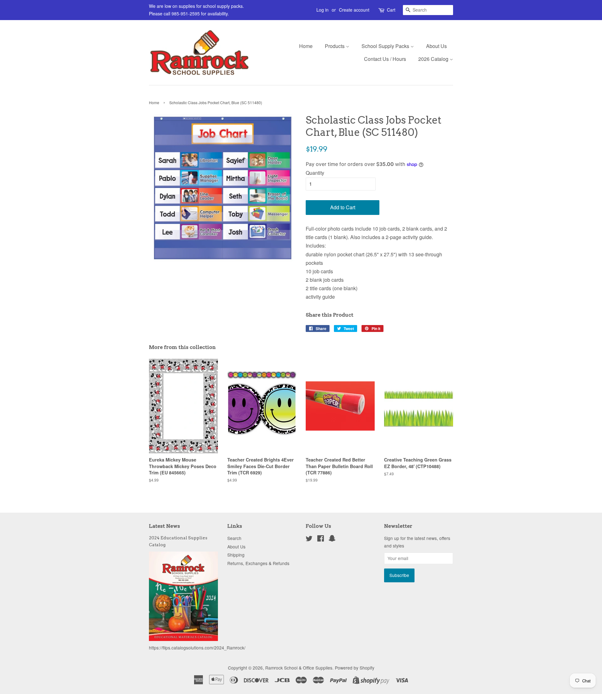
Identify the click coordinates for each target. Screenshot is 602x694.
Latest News (164, 526)
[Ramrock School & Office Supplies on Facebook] (320, 539)
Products (335, 46)
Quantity (315, 172)
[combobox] (428, 10)
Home (306, 46)
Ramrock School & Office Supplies (298, 668)
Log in (322, 10)
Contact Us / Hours (385, 58)
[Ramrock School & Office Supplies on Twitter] (309, 539)
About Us (436, 46)
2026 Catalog (434, 58)
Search (234, 538)
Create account (354, 10)
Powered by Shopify (354, 668)
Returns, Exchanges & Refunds (258, 563)
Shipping (236, 555)
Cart (391, 10)
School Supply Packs (386, 46)
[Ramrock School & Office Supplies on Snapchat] (332, 539)
